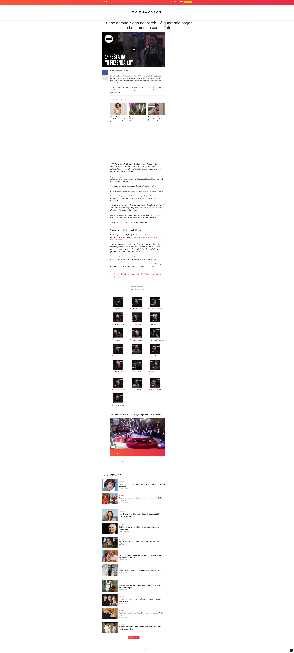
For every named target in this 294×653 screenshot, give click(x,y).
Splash (148, 6)
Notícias (119, 6)
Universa (153, 6)
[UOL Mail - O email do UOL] (175, 2)
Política (124, 6)
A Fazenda (127, 76)
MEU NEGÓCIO (127, 1)
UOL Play (145, 1)
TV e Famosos (147, 12)
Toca (183, 6)
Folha (139, 6)
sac (171, 1)
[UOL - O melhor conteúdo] (105, 2)
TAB (177, 6)
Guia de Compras (190, 6)
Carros (129, 6)
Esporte (143, 6)
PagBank (140, 1)
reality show (116, 83)
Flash (110, 6)
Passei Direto (134, 1)
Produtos (105, 6)
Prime (180, 6)
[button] (163, 433)
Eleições (114, 6)
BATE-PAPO (120, 1)
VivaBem (158, 6)
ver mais (132, 637)
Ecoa (164, 6)
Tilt (162, 6)
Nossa (174, 6)
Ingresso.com (114, 1)
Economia (135, 6)
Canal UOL (169, 6)
